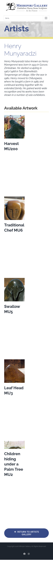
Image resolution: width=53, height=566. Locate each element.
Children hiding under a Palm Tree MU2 (13, 464)
